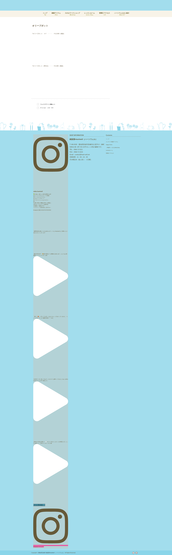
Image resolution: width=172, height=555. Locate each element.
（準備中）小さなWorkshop (113, 147)
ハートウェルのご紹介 (121, 14)
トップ (45, 14)
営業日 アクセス (104, 14)
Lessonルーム (109, 150)
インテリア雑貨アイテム (112, 141)
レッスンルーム (89, 14)
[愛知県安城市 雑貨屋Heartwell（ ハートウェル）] (90, 8)
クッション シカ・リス (46, 107)
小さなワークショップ (72, 14)
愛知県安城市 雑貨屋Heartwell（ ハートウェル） (51, 552)
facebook (136, 553)
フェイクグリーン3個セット (47, 104)
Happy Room (109, 144)
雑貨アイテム (56, 14)
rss (133, 553)
